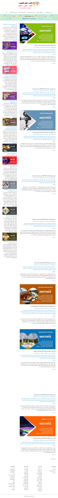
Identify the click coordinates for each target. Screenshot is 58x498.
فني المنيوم (13, 476)
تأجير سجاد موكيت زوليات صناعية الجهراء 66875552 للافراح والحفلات (10, 153)
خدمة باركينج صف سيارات (35, 94)
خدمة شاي (32, 311)
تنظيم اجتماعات (30, 49)
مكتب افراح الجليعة (36, 52)
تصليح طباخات (25, 482)
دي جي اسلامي (31, 268)
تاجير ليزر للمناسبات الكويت (27, 398)
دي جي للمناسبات (31, 50)
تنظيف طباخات (25, 480)
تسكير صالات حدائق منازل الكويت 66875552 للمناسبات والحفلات (11, 216)
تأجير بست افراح (50, 92)
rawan (52, 47)
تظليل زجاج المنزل (11, 483)
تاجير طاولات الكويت (39, 12)
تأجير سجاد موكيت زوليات (48, 49)
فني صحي (40, 476)
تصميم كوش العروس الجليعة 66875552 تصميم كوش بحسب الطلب (44, 219)
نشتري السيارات (25, 477)
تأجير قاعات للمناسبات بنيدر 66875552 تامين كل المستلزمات (10, 101)
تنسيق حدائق (26, 487)
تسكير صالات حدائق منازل (38, 355)
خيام (14, 487)
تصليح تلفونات (12, 471)
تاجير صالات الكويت (22, 12)
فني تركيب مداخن (12, 474)
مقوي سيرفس (39, 477)
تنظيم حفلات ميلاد (44, 50)
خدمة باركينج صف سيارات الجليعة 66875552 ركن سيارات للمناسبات (44, 88)
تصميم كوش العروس (35, 223)
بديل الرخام (26, 489)
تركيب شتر (40, 487)
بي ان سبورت (39, 470)
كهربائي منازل (39, 479)
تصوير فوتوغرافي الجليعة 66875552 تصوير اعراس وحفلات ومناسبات (44, 175)
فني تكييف (26, 474)
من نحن (54, 472)
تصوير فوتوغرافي (36, 179)
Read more (15, 40)
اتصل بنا (54, 468)
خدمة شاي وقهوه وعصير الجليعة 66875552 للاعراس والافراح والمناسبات (43, 306)
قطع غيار (13, 489)
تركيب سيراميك (39, 485)
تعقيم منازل (26, 476)
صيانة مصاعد (40, 489)
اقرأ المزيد (54, 63)
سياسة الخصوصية (53, 470)
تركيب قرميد (12, 485)
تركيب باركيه (40, 486)
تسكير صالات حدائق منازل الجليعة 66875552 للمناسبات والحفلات (44, 351)
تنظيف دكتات (26, 479)
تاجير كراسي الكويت (30, 12)
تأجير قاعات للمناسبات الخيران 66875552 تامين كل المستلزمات (11, 127)
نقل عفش (40, 482)
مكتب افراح (36, 47)
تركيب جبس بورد (25, 485)
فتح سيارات (40, 483)
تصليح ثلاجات (12, 470)
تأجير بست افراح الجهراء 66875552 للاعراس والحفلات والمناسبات (10, 51)
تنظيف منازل (26, 468)
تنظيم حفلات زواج (50, 50)
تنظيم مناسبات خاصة (37, 50)
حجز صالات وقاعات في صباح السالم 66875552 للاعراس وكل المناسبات (11, 75)
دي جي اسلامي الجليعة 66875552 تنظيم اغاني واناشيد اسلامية (45, 262)
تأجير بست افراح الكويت (43, 92)
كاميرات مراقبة (39, 480)
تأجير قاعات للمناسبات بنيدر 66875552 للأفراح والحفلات (10, 25)
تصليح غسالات (12, 468)
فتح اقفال (40, 474)
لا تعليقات (54, 54)
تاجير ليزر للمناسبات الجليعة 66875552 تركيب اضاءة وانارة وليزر (45, 394)
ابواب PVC (40, 490)
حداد (14, 473)
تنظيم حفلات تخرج (30, 92)
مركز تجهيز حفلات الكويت (48, 52)
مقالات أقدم (53, 458)
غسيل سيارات (12, 477)
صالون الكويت (26, 473)
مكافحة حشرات (39, 473)
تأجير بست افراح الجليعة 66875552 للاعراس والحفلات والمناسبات (44, 438)
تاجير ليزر (41, 398)
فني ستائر (26, 486)
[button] (44, 12)
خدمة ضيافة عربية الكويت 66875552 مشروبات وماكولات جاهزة (10, 190)
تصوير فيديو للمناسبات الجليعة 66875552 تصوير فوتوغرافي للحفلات (44, 132)
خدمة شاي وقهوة (27, 311)
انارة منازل (51, 355)
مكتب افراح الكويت (48, 12)
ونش (14, 480)
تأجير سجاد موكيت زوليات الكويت (38, 49)
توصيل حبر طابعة (12, 486)
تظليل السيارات (25, 483)
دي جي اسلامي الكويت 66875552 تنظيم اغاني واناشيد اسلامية (10, 166)
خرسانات (26, 470)
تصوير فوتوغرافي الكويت (28, 179)
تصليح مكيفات (12, 479)
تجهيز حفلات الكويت (13, 12)
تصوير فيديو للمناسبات (35, 136)
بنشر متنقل (40, 471)
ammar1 (51, 90)
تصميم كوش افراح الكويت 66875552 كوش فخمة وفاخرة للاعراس (10, 242)
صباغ (14, 482)
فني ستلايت (40, 468)
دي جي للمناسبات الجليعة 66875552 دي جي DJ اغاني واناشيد (45, 45)
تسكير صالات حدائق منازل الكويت (28, 355)
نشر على (45, 47)
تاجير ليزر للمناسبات (36, 398)
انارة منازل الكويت (46, 355)
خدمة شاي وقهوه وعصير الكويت (45, 313)
